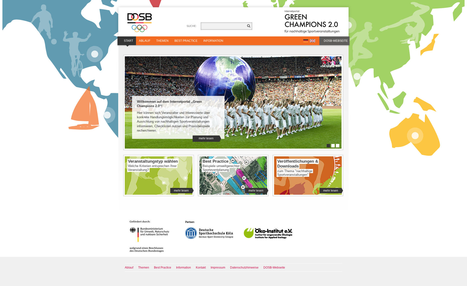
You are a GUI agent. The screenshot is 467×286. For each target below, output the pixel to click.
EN (312, 40)
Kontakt (201, 267)
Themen (162, 40)
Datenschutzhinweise (244, 267)
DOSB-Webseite (336, 40)
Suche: (192, 26)
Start (128, 40)
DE (306, 40)
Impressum (218, 267)
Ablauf (144, 40)
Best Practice (186, 40)
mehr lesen (206, 138)
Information (213, 40)
